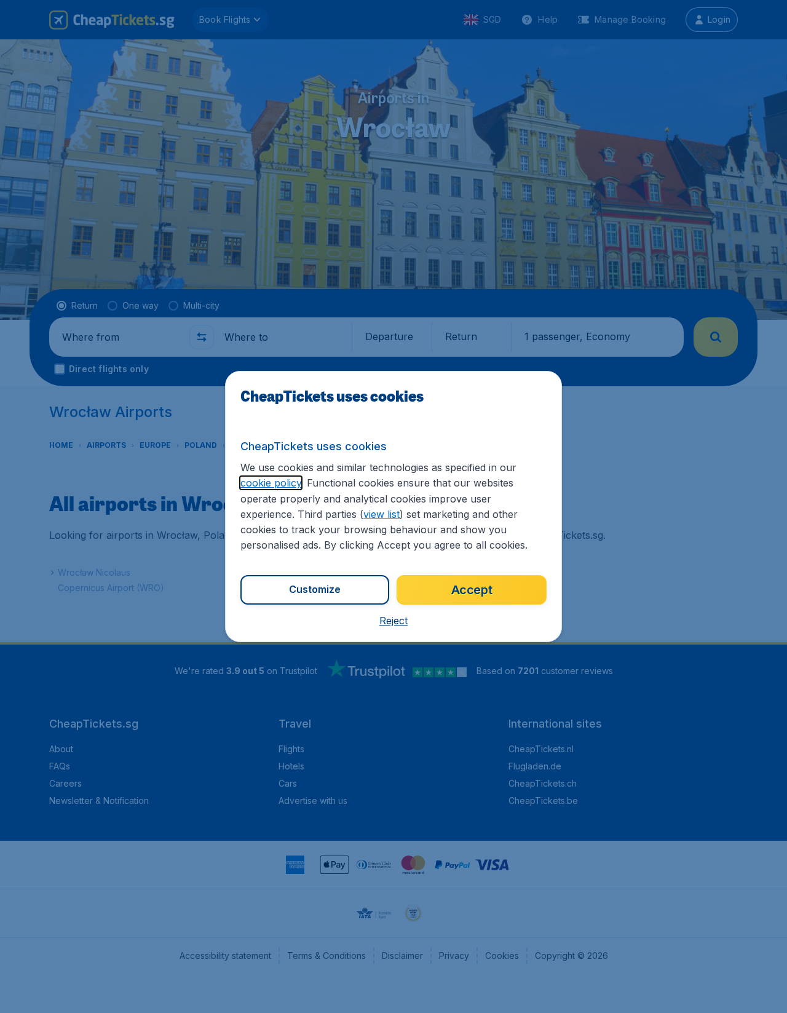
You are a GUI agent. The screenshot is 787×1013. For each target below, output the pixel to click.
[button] (393, 620)
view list (381, 514)
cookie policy (270, 483)
